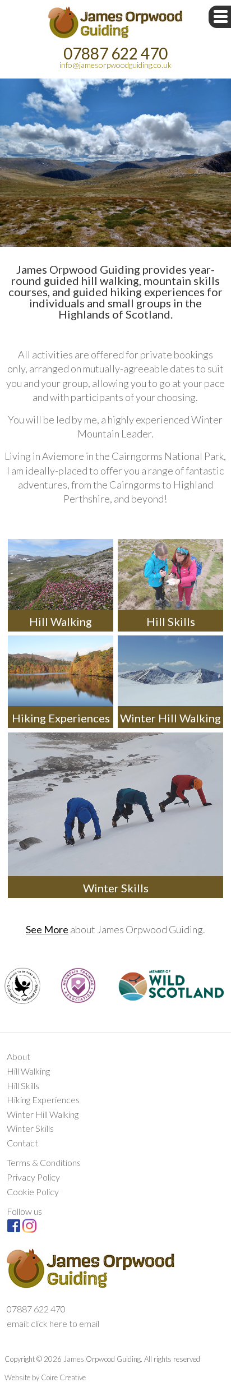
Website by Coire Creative (45, 1377)
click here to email (65, 1323)
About (18, 1056)
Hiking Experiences (43, 1099)
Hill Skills (23, 1085)
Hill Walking (28, 1071)
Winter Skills (30, 1128)
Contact (22, 1142)
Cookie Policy (33, 1191)
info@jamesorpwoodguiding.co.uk (115, 65)
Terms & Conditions (44, 1162)
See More (47, 929)
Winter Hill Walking (42, 1114)
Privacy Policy (33, 1177)
